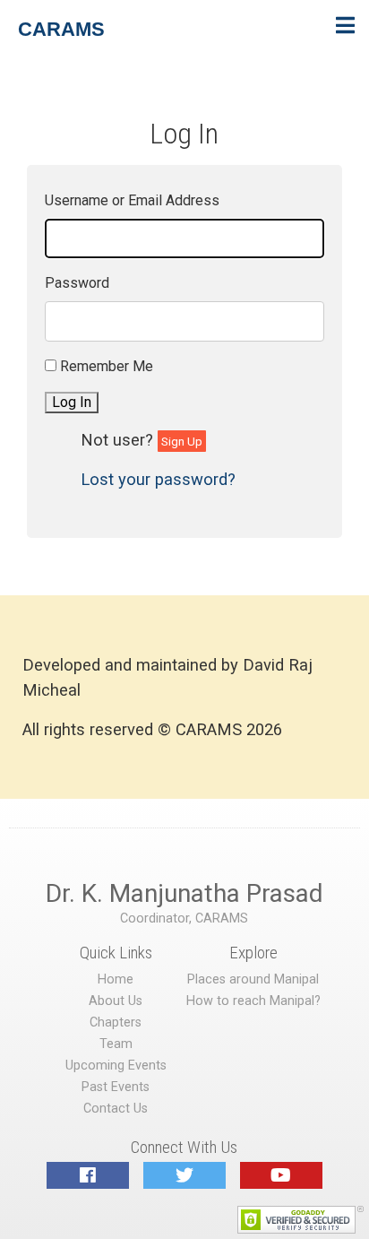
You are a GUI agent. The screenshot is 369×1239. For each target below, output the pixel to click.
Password (77, 282)
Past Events (116, 1087)
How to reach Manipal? (253, 1001)
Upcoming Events (116, 1065)
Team (116, 1044)
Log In (71, 402)
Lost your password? (158, 479)
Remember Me (106, 366)
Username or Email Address (132, 200)
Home (115, 979)
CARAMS (61, 29)
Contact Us (115, 1108)
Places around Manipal (253, 979)
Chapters (116, 1022)
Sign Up (181, 441)
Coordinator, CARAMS (184, 918)
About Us (115, 1001)
